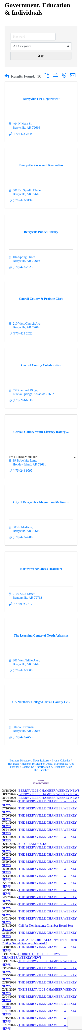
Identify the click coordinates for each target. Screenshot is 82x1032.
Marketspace (61, 763)
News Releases (41, 760)
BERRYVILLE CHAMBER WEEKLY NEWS (49, 790)
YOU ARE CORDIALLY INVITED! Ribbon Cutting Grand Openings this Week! (39, 941)
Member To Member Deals (36, 763)
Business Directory (20, 760)
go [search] (42, 55)
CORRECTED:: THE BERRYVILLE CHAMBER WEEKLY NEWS (34, 955)
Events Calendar (61, 760)
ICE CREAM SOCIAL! (33, 844)
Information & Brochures (50, 766)
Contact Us (28, 766)
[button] (7, 76)
